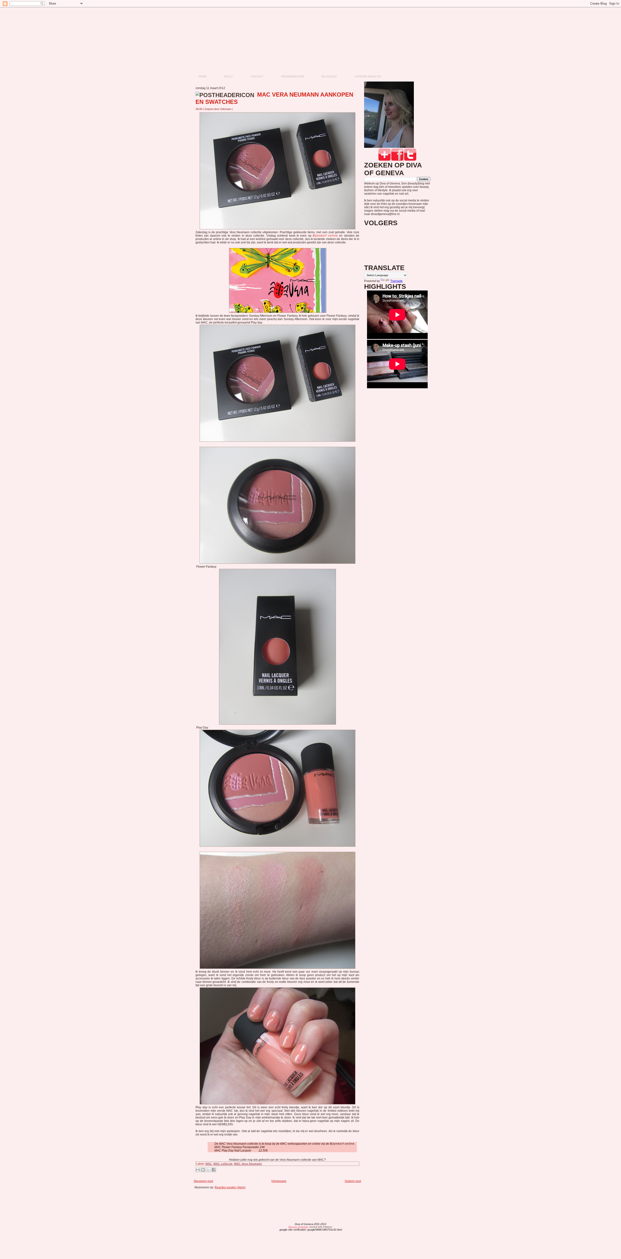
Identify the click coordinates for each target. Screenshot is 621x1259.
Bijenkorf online (325, 235)
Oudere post (353, 1181)
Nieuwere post (203, 1181)
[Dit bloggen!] (203, 1169)
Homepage (278, 1181)
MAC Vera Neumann (248, 1163)
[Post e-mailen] (235, 109)
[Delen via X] (208, 1169)
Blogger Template (298, 1227)
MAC (208, 1163)
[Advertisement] (279, 1200)
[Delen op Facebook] (213, 1169)
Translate (396, 281)
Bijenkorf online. (342, 1143)
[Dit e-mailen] (197, 1169)
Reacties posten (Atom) (230, 1187)
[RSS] (273, 1227)
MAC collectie (223, 1163)
